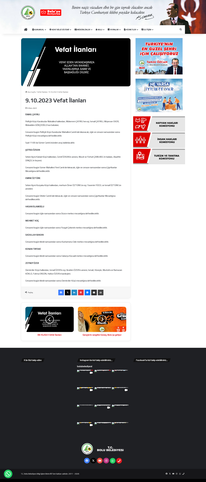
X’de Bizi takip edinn (33, 360)
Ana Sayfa (31, 92)
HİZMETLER (131, 29)
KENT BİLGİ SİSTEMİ (60, 29)
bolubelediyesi (84, 366)
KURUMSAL (39, 29)
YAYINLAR (114, 29)
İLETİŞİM (147, 29)
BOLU (99, 29)
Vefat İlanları (42, 92)
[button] (8, 474)
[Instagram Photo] (103, 378)
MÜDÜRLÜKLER (83, 29)
